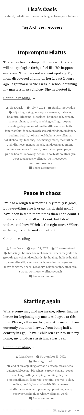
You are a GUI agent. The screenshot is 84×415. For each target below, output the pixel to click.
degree (25, 126)
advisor (42, 366)
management (49, 140)
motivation (68, 108)
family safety (13, 131)
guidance (69, 131)
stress (17, 159)
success (27, 159)
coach (33, 121)
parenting (44, 389)
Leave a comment (44, 168)
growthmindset (52, 131)
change (23, 121)
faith (69, 126)
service (41, 394)
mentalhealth (68, 140)
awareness (52, 112)
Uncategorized (65, 248)
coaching (44, 121)
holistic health (39, 135)
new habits (49, 149)
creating (13, 126)
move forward (31, 149)
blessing (25, 117)
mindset (31, 389)
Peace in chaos (42, 193)
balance (66, 112)
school (41, 154)
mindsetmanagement (59, 145)
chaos (43, 253)
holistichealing (13, 140)
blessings (39, 117)
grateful (71, 253)
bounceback (55, 117)
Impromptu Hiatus (42, 52)
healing (13, 135)
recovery (29, 154)
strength (69, 154)
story (58, 154)
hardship (41, 257)
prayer (68, 149)
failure (53, 253)
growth (36, 131)
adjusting (19, 112)
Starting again (42, 301)
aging (29, 112)
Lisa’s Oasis (42, 9)
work (64, 394)
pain (60, 149)
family (56, 108)
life (38, 140)
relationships (54, 267)
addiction (17, 366)
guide (69, 380)
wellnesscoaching (40, 163)
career (49, 371)
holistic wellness (60, 135)
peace (28, 267)
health (24, 135)
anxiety (39, 112)
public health (13, 154)
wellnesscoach (57, 159)
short (50, 154)
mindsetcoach (35, 145)
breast (68, 117)
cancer (13, 121)
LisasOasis (16, 108)
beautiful (13, 117)
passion (57, 389)
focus (26, 131)
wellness (40, 159)
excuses (59, 126)
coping (67, 121)
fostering (36, 380)
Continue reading (17, 98)
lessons (29, 140)
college (56, 121)
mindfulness (17, 145)
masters (63, 384)
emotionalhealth (42, 126)
